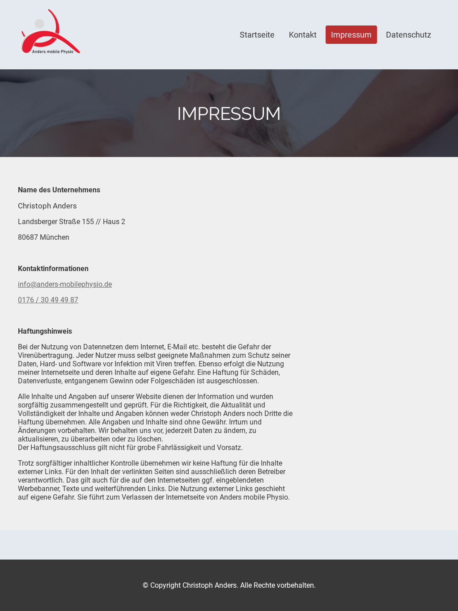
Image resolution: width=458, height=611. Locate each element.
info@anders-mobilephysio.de (65, 284)
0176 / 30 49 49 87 (48, 300)
